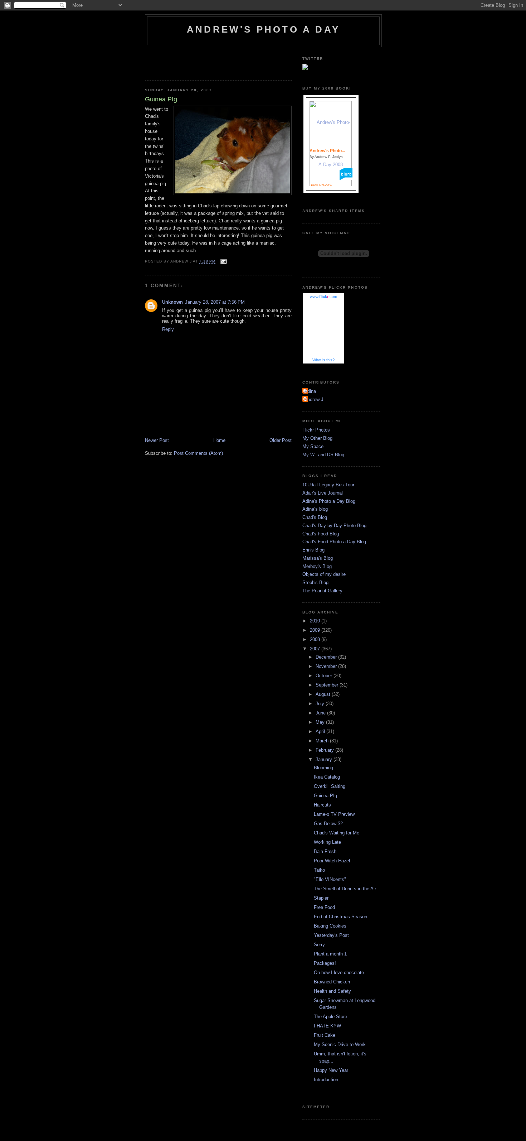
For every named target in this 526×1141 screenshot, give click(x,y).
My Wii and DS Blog (323, 454)
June (321, 713)
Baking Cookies (330, 926)
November (327, 666)
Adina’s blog (315, 509)
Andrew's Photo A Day (263, 29)
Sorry (319, 944)
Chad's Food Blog (320, 533)
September (328, 685)
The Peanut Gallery (322, 590)
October (324, 675)
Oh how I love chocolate (339, 972)
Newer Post (157, 440)
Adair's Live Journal (322, 493)
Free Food (324, 907)
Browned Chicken (332, 981)
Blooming (323, 767)
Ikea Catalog (327, 777)
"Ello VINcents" (330, 879)
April (321, 731)
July (321, 703)
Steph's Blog (315, 582)
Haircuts (322, 805)
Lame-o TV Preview (334, 814)
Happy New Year (331, 1070)
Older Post (280, 440)
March (323, 740)
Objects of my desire (324, 574)
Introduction (326, 1079)
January (324, 759)
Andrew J (313, 399)
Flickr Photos (316, 430)
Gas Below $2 (328, 823)
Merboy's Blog (317, 566)
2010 (315, 621)
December (327, 657)
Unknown (172, 302)
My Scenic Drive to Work (340, 1044)
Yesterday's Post (331, 935)
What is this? (323, 360)
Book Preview (321, 185)
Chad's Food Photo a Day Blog (334, 541)
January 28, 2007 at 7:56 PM (215, 302)
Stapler (321, 898)
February (325, 750)
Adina (310, 391)
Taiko (319, 870)
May (321, 722)
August (324, 694)
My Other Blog (317, 438)
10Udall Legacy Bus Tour (328, 484)
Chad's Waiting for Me (336, 833)
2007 (315, 648)
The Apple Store (330, 1016)
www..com (323, 296)
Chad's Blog (314, 517)
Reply (168, 329)
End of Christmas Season (340, 916)
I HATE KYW (327, 1026)
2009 (315, 630)
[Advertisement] (187, 61)
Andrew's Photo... (327, 150)
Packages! (325, 963)
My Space (312, 446)
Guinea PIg (325, 795)
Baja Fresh (325, 851)
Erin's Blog (313, 550)
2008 (315, 639)
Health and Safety (332, 991)
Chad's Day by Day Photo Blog (334, 525)
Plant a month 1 (330, 954)
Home (219, 440)
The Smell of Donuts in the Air (345, 888)
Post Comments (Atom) (198, 453)
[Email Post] (223, 262)
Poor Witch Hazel (332, 860)
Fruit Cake (324, 1035)
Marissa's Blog (317, 558)
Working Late (327, 842)
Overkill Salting (329, 786)
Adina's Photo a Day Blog (328, 501)
